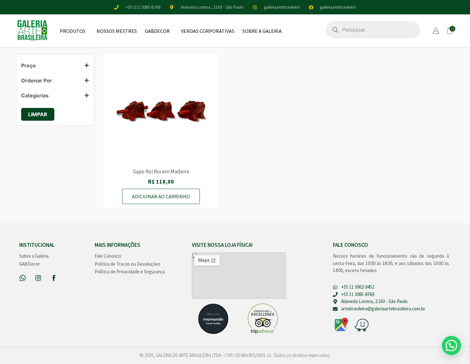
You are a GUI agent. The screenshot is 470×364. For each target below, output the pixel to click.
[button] (451, 345)
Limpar (37, 114)
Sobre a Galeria (262, 31)
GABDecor (157, 31)
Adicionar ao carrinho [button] (161, 196)
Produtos (72, 31)
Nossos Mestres (117, 31)
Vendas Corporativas (207, 31)
